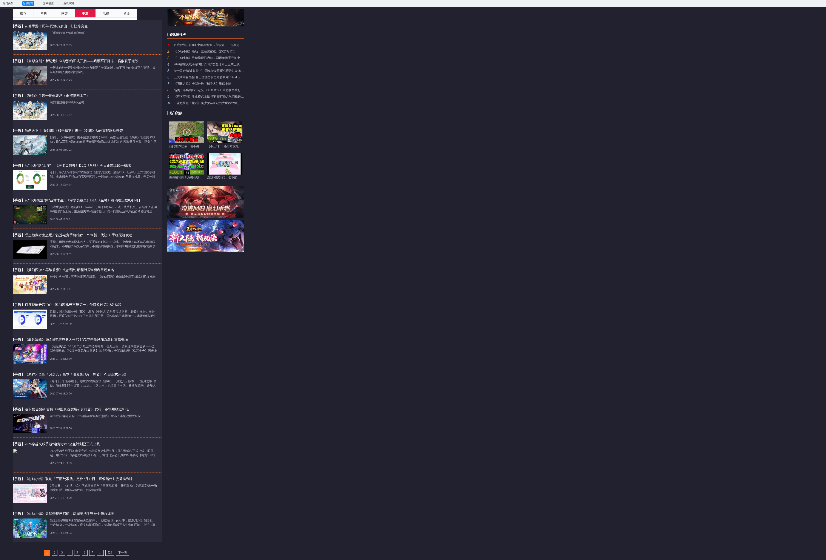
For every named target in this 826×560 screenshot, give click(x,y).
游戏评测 (68, 3)
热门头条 (8, 3)
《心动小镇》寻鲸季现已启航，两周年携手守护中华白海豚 (209, 58)
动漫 (126, 13)
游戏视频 (48, 3)
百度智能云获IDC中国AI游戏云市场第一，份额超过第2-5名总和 (209, 45)
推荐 (23, 13)
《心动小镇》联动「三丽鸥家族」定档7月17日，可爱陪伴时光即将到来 (209, 51)
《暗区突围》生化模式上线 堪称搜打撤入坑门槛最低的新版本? (209, 96)
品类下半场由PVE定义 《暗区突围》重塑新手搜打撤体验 (209, 90)
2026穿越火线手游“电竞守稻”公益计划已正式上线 (207, 64)
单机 (44, 13)
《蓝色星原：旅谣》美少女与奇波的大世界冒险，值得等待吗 (209, 103)
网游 (64, 13)
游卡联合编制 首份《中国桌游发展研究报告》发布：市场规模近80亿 (209, 70)
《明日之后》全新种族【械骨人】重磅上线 (202, 83)
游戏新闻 (28, 3)
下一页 (122, 552)
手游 (85, 13)
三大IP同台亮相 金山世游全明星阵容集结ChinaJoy (207, 77)
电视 (106, 13)
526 (110, 552)
